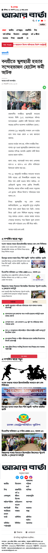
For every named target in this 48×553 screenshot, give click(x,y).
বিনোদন (16, 34)
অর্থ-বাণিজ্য (7, 34)
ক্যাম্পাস (29, 501)
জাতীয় (11, 30)
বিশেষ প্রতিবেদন (18, 500)
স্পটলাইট (7, 526)
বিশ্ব (35, 30)
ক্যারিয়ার (7, 510)
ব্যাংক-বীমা (17, 506)
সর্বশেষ (12, 302)
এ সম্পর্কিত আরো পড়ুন (12, 238)
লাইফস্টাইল (7, 501)
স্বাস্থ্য (27, 510)
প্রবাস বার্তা (6, 515)
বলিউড (6, 523)
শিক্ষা (13, 38)
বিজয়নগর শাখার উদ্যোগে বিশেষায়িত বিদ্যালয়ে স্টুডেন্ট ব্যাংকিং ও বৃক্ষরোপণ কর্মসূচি (23, 454)
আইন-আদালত (29, 521)
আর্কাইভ (42, 25)
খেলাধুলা (25, 34)
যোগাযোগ (31, 532)
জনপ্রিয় (35, 302)
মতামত (5, 38)
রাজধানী (20, 38)
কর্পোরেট (7, 507)
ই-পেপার (14, 7)
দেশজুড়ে (19, 30)
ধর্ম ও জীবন (35, 34)
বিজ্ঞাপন (19, 532)
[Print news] (44, 87)
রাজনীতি (28, 30)
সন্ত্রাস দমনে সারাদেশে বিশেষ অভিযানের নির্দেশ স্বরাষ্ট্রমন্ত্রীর (23, 44)
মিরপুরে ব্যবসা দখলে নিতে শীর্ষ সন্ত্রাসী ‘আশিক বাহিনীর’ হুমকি (23, 408)
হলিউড (28, 517)
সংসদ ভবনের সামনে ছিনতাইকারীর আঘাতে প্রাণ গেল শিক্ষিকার (22, 384)
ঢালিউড (18, 517)
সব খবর (24, 356)
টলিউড (17, 523)
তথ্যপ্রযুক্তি (29, 495)
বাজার (17, 510)
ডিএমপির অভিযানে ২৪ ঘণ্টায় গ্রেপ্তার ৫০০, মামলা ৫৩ (22, 431)
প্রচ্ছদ (4, 30)
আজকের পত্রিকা (29, 482)
